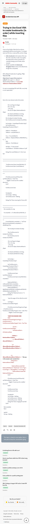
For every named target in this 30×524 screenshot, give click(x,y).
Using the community (7, 513)
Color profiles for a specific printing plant (13, 475)
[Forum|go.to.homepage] (11, 3)
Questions (17, 9)
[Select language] (19, 3)
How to (5, 426)
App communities (12, 7)
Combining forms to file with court (11, 450)
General (10, 426)
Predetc (7, 42)
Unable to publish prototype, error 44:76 (13, 467)
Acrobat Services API (8, 9)
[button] (3, 4)
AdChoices (7, 522)
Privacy (21, 513)
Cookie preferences (7, 516)
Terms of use (16, 513)
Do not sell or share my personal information (12, 519)
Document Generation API (19, 426)
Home (5, 7)
